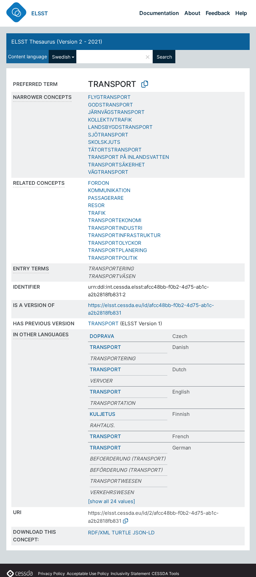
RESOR (96, 205)
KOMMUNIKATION (109, 190)
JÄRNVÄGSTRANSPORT (116, 112)
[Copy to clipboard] (144, 84)
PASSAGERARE (106, 198)
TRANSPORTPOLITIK (113, 258)
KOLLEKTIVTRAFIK (110, 120)
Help (241, 13)
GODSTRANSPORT (110, 105)
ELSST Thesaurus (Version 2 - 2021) (56, 41)
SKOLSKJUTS (104, 142)
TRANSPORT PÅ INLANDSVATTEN (128, 157)
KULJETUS (102, 414)
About (192, 13)
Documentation (159, 13)
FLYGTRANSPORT (109, 97)
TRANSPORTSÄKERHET (116, 164)
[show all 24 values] (111, 501)
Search (164, 57)
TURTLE (121, 532)
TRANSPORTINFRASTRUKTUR (124, 235)
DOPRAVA (102, 336)
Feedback (218, 13)
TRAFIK (97, 213)
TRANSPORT (103, 323)
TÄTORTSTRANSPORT (115, 149)
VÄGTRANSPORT (108, 172)
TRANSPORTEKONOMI (114, 220)
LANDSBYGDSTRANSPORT (120, 127)
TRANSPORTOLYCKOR (114, 243)
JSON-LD (144, 532)
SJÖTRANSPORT (108, 135)
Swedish (61, 57)
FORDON (98, 183)
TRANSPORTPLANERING (117, 250)
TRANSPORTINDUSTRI (115, 228)
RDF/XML (99, 532)
